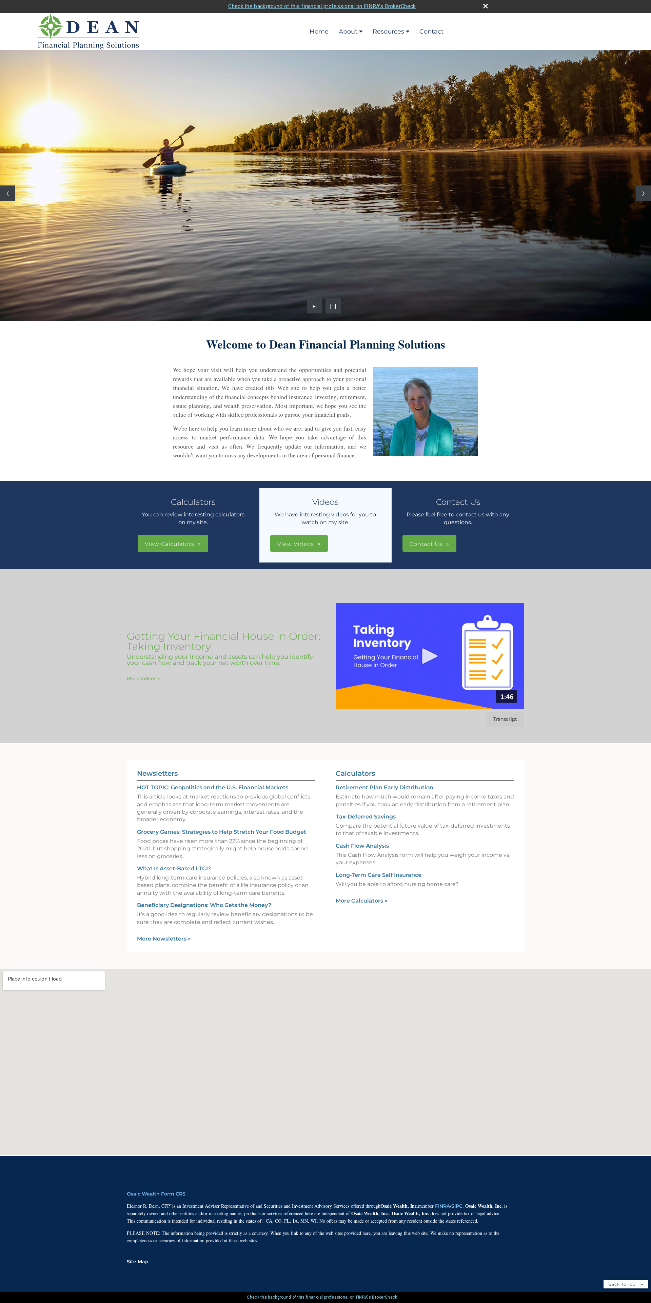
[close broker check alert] (485, 6)
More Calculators (362, 900)
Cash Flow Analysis (362, 846)
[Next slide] (643, 193)
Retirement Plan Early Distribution (384, 787)
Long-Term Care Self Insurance (378, 875)
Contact (431, 31)
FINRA (442, 1206)
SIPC (456, 1206)
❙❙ (333, 306)
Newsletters (157, 773)
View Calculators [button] (169, 544)
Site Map (138, 1262)
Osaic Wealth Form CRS (156, 1194)
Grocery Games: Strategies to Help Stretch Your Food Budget (221, 832)
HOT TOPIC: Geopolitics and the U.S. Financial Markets (212, 787)
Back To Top (622, 1284)
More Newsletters (164, 938)
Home (319, 31)
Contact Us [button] (426, 544)
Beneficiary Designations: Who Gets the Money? (204, 905)
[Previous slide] (7, 193)
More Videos (143, 678)
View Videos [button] (295, 544)
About (348, 31)
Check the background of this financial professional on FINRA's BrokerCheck (322, 6)
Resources (388, 31)
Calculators (355, 773)
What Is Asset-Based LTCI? (174, 868)
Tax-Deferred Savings (366, 816)
